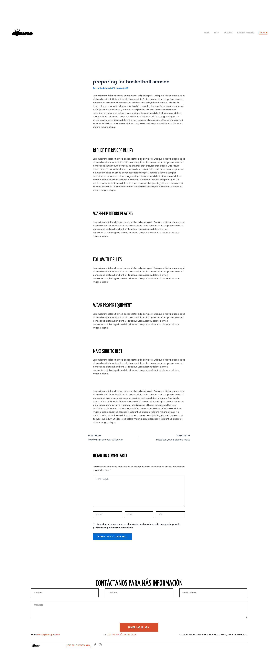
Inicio (206, 32)
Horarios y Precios (245, 32)
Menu (216, 32)
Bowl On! (228, 32)
